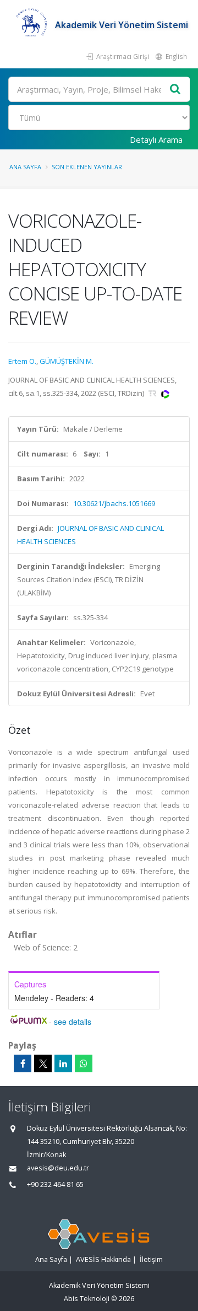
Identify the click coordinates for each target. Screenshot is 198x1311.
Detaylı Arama (156, 139)
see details (72, 1021)
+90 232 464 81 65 (55, 1184)
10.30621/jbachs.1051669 (114, 503)
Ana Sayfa (25, 167)
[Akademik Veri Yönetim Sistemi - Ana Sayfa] (31, 25)
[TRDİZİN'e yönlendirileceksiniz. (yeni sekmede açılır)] (153, 393)
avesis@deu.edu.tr (58, 1168)
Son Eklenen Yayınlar (87, 167)
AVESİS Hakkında (103, 1259)
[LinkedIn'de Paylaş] (63, 1063)
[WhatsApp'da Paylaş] (83, 1063)
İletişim (151, 1259)
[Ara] (175, 89)
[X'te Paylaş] (43, 1063)
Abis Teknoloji (86, 1298)
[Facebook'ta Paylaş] (22, 1063)
